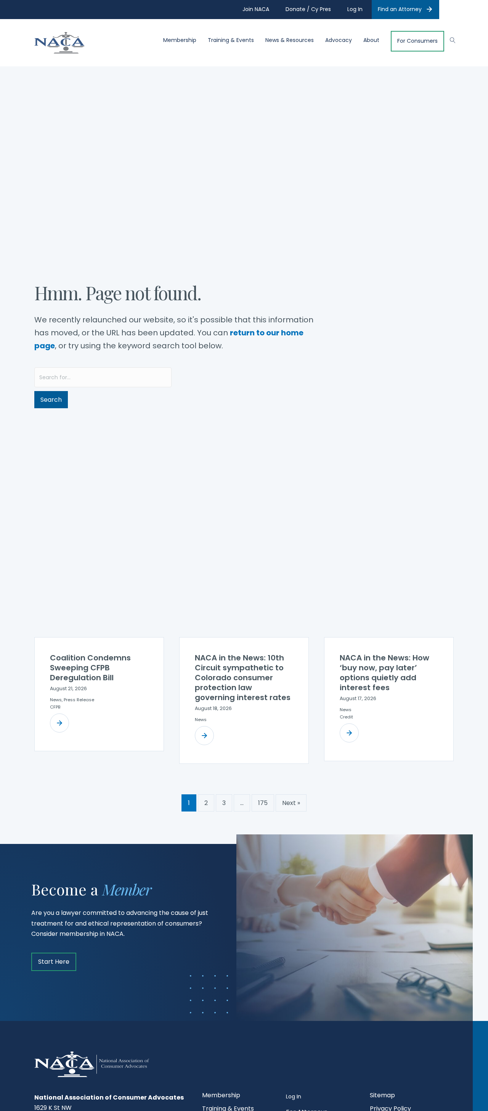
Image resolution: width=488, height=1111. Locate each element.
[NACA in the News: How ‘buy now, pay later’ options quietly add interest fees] (349, 732)
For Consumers (417, 41)
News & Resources (289, 40)
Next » (291, 803)
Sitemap (382, 1096)
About (371, 40)
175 (263, 803)
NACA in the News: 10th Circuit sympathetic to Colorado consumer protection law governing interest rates (243, 677)
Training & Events (231, 40)
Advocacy (338, 40)
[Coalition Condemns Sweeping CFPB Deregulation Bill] (59, 723)
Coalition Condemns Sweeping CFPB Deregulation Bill (90, 667)
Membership (179, 40)
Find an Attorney (400, 9)
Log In (293, 1096)
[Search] (449, 39)
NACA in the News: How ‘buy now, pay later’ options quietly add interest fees (384, 672)
